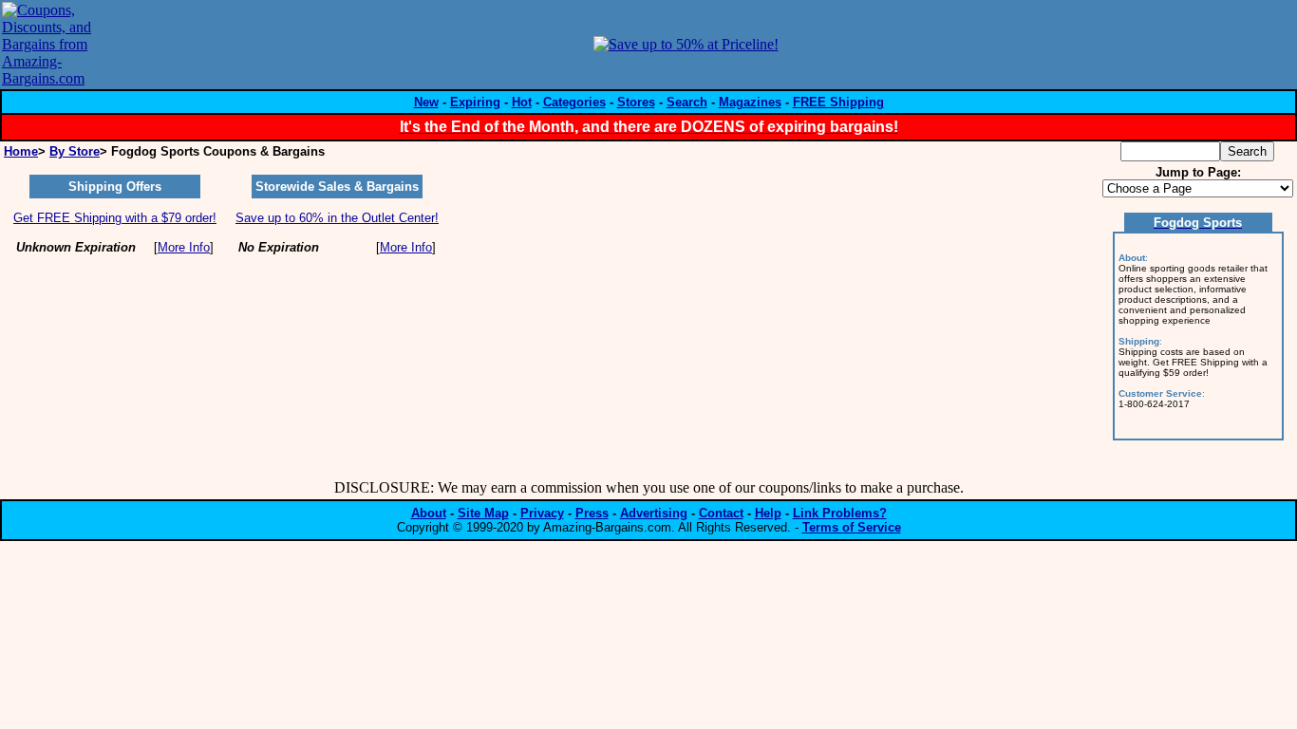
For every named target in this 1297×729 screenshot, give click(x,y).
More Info (184, 247)
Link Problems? (840, 513)
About (428, 513)
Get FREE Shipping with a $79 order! (114, 218)
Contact (721, 513)
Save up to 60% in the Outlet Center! (337, 218)
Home (21, 151)
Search (687, 102)
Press (592, 513)
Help (768, 513)
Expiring (475, 102)
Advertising (653, 513)
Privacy (542, 513)
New (426, 102)
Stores (636, 102)
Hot (522, 102)
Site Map (483, 513)
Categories (574, 102)
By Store (74, 151)
